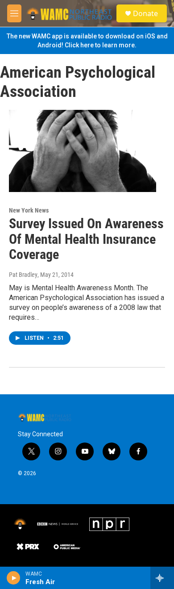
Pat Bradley (23, 274)
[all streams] (162, 578)
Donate (145, 13)
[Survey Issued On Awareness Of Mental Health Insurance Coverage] (82, 151)
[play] (13, 577)
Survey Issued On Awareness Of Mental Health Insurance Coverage (86, 239)
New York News (29, 210)
